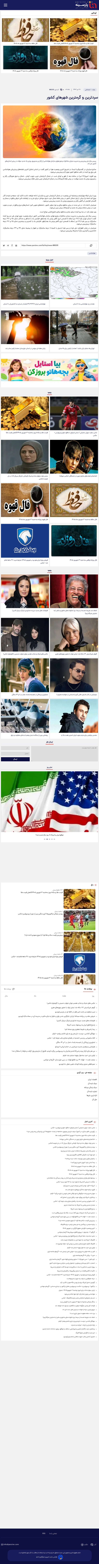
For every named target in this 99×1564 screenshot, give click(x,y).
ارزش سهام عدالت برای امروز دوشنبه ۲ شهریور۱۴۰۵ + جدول (77, 1290)
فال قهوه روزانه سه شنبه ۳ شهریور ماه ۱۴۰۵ (73, 71)
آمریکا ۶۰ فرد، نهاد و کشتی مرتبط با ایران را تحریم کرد (79, 1186)
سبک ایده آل (92, 1083)
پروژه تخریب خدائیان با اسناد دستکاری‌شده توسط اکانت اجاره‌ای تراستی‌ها (72, 1267)
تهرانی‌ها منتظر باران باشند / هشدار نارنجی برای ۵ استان (76, 348)
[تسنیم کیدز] (49, 370)
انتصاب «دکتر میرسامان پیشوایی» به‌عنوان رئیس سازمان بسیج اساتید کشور (72, 1263)
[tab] (54, 839)
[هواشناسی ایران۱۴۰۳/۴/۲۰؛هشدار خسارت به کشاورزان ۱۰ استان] (25, 283)
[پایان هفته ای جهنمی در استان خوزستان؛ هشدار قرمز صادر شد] (25, 327)
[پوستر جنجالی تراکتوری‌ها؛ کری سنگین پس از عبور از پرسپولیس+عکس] (79, 920)
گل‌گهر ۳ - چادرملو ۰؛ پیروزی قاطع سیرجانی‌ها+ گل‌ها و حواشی (76, 1232)
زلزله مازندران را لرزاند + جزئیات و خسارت (83, 1325)
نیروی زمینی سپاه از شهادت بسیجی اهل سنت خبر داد (78, 1310)
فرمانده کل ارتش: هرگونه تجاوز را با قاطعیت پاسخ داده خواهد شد (75, 1306)
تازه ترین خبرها (92, 1095)
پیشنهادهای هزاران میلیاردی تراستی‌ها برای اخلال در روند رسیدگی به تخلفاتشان (71, 1178)
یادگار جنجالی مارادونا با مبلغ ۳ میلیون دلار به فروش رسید (77, 1302)
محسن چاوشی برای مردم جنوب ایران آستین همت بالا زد (79, 735)
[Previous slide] (5, 796)
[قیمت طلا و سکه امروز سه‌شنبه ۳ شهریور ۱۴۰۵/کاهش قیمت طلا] (73, 30)
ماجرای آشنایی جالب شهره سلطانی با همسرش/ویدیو (79, 1337)
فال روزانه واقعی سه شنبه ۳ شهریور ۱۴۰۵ (25, 71)
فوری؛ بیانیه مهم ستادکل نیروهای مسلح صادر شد (80, 1190)
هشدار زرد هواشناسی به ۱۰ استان (83, 304)
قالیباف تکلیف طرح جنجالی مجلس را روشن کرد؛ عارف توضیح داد (75, 1244)
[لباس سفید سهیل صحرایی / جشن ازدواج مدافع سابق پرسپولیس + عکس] (74, 413)
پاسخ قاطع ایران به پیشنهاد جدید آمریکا (81, 1025)
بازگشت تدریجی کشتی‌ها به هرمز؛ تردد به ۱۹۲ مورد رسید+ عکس (75, 1182)
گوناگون (94, 13)
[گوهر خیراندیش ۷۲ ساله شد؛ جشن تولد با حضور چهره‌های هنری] (74, 635)
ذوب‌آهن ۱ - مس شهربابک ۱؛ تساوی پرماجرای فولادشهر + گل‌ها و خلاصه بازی (72, 1259)
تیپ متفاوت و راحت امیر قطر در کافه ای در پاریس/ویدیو (75, 1012)
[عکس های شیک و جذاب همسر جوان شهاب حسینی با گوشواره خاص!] (25, 635)
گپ (95, 1545)
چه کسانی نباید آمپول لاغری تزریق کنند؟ (83, 1163)
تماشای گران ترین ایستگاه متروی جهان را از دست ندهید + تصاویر (49, 835)
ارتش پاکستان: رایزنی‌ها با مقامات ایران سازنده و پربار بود (78, 1151)
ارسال (15, 759)
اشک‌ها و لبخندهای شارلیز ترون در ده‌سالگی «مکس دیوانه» (78, 476)
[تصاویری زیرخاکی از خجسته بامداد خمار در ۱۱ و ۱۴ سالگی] (25, 675)
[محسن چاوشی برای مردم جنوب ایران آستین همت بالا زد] (74, 716)
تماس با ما (53, 1533)
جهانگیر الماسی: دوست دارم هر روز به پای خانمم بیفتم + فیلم (74, 1033)
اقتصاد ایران (92, 1079)
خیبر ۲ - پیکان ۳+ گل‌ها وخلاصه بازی (84, 1255)
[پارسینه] (85, 5)
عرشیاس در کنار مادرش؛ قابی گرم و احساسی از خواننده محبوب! (77, 694)
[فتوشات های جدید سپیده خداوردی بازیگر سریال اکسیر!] (25, 591)
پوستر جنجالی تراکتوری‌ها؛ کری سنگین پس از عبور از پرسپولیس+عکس (40, 914)
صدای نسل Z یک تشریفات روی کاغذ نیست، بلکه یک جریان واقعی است (73, 1213)
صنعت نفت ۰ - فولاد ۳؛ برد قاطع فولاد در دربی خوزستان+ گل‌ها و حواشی (69, 1060)
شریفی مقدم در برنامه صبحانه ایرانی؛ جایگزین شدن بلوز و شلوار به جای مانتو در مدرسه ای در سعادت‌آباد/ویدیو (56, 1016)
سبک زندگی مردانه (90, 1087)
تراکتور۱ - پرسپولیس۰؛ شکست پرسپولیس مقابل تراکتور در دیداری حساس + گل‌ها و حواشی (67, 1286)
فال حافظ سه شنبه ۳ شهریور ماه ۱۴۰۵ (25, 43)
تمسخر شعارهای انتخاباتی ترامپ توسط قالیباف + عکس (78, 1298)
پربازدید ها (88, 989)
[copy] (91, 245)
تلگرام (86, 1545)
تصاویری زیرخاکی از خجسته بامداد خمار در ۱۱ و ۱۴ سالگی (30, 694)
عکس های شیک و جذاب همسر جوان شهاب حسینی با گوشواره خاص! (25, 654)
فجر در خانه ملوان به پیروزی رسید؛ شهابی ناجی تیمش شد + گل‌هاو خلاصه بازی (71, 1252)
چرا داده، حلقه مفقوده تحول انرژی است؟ (82, 1313)
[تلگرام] (8, 245)
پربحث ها (7, 989)
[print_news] (16, 245)
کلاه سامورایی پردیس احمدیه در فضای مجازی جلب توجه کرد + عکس (71, 1038)
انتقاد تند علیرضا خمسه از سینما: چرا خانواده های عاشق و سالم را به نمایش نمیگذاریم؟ (75, 612)
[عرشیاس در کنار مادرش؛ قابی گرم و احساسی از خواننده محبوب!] (74, 675)
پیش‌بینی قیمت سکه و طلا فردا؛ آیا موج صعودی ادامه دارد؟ (44, 935)
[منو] (5, 5)
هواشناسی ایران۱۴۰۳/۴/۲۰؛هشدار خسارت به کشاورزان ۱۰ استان (24, 304)
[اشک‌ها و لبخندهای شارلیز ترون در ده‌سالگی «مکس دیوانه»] (74, 457)
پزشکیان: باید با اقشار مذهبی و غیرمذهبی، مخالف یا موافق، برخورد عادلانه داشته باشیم (69, 1329)
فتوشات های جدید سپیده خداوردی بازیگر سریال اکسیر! (30, 610)
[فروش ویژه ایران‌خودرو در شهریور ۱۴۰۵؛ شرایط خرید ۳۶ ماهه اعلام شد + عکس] (25, 541)
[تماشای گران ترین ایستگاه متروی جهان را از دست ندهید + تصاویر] (49, 801)
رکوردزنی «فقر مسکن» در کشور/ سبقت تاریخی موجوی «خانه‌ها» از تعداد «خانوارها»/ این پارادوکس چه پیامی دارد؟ (61, 1132)
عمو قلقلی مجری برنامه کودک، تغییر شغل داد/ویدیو (77, 1064)
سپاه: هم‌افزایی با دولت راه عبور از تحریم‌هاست (81, 1279)
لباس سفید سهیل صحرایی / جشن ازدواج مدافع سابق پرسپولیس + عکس (75, 434)
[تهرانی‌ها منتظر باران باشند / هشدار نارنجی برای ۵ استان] (74, 327)
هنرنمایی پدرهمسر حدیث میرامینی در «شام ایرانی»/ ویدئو (75, 1047)
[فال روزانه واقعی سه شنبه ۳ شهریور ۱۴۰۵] (25, 57)
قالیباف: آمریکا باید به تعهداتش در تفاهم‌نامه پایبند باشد (78, 1240)
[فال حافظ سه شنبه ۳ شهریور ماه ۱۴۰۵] (25, 30)
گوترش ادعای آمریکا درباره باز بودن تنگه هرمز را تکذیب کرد (77, 1282)
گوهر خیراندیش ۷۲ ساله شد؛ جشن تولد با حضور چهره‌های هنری (76, 654)
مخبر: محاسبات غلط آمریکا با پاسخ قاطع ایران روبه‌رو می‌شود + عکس (74, 1236)
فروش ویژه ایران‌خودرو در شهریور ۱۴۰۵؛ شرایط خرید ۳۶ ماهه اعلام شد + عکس (26, 561)
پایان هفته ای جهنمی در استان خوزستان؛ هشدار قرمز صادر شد (25, 348)
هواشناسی (92, 253)
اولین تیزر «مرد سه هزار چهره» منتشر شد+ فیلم (79, 1055)
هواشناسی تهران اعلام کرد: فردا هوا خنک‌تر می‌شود (79, 1294)
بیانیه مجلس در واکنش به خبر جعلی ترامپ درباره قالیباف (77, 1224)
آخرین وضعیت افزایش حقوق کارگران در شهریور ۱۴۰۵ (79, 1228)
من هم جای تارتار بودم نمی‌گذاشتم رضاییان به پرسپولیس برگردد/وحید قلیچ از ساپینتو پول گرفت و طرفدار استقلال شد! (53, 1051)
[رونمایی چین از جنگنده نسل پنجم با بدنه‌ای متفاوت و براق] (25, 716)
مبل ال (94, 1099)
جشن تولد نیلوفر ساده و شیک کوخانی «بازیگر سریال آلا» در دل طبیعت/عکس (28, 477)
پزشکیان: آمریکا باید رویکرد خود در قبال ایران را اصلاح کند (77, 1197)
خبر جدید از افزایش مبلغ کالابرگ (85, 1333)
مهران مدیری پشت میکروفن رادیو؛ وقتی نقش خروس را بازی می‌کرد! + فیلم (72, 1193)
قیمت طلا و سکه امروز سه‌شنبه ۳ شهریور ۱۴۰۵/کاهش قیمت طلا (73, 43)
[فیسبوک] (12, 245)
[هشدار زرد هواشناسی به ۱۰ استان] (74, 283)
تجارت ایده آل (92, 1091)
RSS (43, 1533)
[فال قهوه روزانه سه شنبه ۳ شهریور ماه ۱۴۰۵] (73, 57)
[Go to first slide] (94, 796)
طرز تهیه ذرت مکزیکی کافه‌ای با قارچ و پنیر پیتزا (81, 1155)
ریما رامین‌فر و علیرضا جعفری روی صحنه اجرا (80, 1029)
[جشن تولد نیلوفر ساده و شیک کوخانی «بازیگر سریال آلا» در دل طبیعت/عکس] (25, 457)
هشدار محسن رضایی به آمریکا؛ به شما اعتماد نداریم (79, 1205)
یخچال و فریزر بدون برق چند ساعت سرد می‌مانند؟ (80, 1159)
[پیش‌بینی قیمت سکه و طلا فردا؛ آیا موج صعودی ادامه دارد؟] (79, 942)
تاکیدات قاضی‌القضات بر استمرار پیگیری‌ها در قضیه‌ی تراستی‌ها (76, 1271)
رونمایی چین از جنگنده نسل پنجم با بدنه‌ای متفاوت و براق (29, 735)
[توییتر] (3, 245)
